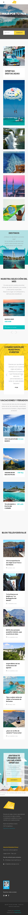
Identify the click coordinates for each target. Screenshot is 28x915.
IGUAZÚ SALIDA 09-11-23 (13, 319)
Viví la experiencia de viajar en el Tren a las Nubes (13, 567)
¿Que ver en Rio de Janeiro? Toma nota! (14, 737)
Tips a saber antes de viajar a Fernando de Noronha (14, 704)
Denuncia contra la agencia (10, 854)
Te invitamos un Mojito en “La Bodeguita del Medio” (12, 602)
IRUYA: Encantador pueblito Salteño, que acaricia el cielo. (14, 637)
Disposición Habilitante (9, 833)
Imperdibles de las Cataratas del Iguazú (13, 670)
